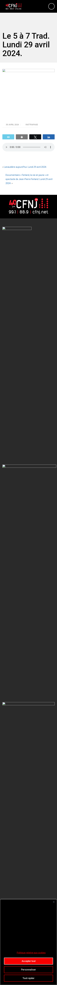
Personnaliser (28, 969)
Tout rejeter (29, 978)
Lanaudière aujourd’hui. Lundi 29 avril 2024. (25, 167)
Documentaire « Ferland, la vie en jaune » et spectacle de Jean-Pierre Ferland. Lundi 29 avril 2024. (29, 179)
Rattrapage (32, 125)
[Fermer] (54, 902)
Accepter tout (28, 961)
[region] (28, 942)
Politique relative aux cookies (31, 952)
